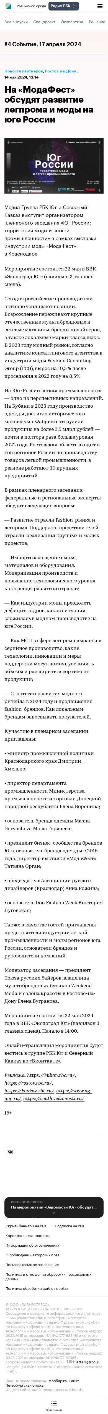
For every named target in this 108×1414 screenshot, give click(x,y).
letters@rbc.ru (88, 1361)
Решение (97, 21)
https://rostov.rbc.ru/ (28, 1083)
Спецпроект (44, 21)
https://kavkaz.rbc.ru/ (29, 1091)
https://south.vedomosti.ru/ (53, 1099)
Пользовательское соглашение (32, 1264)
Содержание (54, 1409)
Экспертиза (72, 21)
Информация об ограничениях (32, 1245)
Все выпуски (16, 21)
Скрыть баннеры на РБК (26, 1225)
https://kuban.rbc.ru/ (51, 1075)
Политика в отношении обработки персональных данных (48, 1276)
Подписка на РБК (69, 1225)
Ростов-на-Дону (60, 71)
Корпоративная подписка (28, 1235)
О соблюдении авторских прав (33, 1254)
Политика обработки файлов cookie (37, 1288)
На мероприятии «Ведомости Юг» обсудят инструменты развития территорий (54, 1207)
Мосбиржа (57, 1380)
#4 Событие (20, 44)
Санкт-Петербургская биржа (43, 1382)
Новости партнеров (23, 71)
